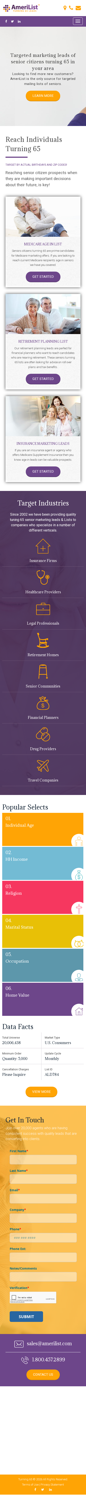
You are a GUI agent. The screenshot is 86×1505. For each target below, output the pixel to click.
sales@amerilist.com (49, 1343)
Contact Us (43, 1375)
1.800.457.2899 (48, 1359)
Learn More (43, 96)
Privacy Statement (52, 1484)
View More (41, 1092)
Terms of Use (30, 1484)
